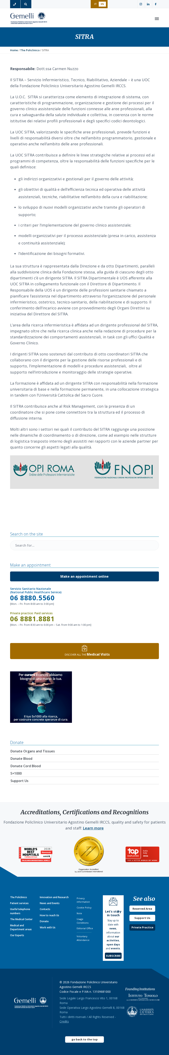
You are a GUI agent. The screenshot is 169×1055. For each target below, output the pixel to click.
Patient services (19, 903)
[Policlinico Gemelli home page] (31, 1002)
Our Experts (17, 935)
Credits (64, 1021)
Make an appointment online (84, 576)
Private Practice (142, 927)
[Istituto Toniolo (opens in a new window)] (143, 998)
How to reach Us (49, 915)
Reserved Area (142, 908)
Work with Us (47, 927)
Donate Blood (21, 758)
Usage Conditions (82, 920)
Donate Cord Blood (26, 766)
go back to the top (85, 1039)
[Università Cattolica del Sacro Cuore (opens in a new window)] (140, 1010)
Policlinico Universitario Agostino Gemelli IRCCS (28, 18)
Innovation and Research (54, 897)
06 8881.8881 (32, 618)
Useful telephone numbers (20, 911)
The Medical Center (21, 919)
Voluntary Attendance (83, 938)
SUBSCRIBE (113, 956)
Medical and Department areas (21, 927)
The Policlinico (18, 897)
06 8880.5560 (32, 597)
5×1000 (16, 773)
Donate (44, 921)
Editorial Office (85, 928)
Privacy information (83, 900)
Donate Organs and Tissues (33, 751)
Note (79, 913)
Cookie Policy (84, 907)
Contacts (45, 909)
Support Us (19, 781)
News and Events (50, 903)
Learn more (93, 828)
